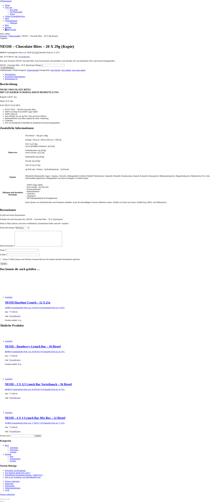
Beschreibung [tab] (10, 74)
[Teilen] (6, 499)
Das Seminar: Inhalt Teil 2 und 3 (17, 473)
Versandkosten (24, 57)
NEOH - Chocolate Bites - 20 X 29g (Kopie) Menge (20, 65)
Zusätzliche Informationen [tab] (15, 77)
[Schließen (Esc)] (8, 499)
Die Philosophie (16, 12)
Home (7, 5)
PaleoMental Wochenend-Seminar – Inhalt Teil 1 (24, 475)
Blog (7, 25)
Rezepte (8, 27)
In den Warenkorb (7, 68)
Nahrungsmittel (14, 36)
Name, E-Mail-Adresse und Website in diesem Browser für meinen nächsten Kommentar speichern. (41, 259)
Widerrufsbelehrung (12, 488)
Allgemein (14, 448)
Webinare (13, 23)
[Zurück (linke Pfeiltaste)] (1, 501)
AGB (7, 490)
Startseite (3, 36)
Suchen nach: (5, 436)
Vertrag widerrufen (12, 481)
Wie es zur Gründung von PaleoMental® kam (23, 477)
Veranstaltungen (11, 21)
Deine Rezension (7, 246)
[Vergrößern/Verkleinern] (1, 499)
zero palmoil (66, 70)
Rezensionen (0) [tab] (11, 79)
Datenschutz (10, 486)
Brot (11, 456)
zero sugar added (78, 70)
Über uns (8, 7)
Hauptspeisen (15, 459)
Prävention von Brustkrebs (15, 471)
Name (3, 250)
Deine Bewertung (7, 228)
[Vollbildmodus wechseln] (3, 499)
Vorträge (13, 452)
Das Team (14, 10)
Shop (7, 18)
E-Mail (3, 255)
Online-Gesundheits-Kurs (15, 16)
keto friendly (55, 70)
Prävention (14, 450)
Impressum (9, 484)
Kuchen (13, 461)
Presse (12, 14)
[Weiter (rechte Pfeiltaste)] (3, 501)
